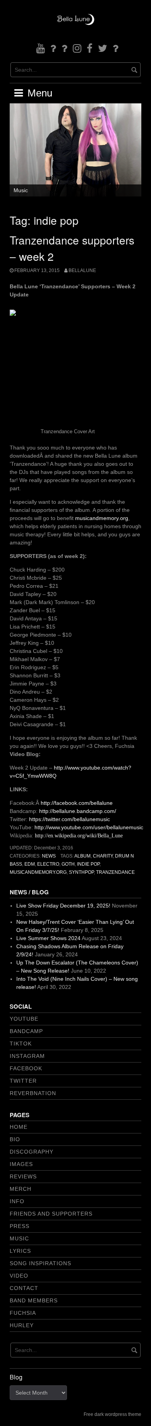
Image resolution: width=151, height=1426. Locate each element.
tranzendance (115, 872)
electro (48, 864)
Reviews (23, 1176)
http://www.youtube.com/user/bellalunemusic (89, 827)
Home (18, 1127)
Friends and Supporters (51, 1214)
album (82, 856)
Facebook (26, 1068)
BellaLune (82, 270)
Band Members (34, 1300)
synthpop (81, 872)
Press (19, 1226)
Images (21, 1164)
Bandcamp (26, 1031)
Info (17, 1201)
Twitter (23, 1081)
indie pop (88, 864)
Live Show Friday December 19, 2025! (63, 905)
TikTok (21, 1043)
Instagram (27, 1056)
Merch (20, 1189)
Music (21, 190)
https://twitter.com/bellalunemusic (69, 819)
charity (103, 856)
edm (29, 864)
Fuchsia (23, 1313)
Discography (31, 1152)
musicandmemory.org (101, 518)
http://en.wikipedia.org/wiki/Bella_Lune (79, 836)
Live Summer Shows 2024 (48, 938)
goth (68, 864)
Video (19, 1276)
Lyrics (20, 1251)
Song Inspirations (40, 1263)
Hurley (22, 1325)
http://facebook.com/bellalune (77, 803)
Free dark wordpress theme (112, 1414)
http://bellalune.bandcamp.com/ (77, 811)
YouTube (24, 1019)
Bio (15, 1139)
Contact (24, 1288)
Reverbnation (33, 1093)
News (49, 856)
